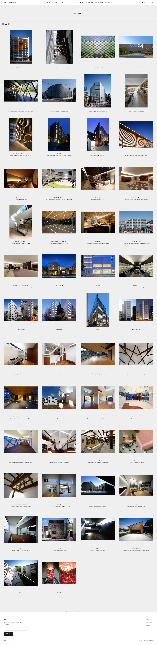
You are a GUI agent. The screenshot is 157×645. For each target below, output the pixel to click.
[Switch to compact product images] (8, 24)
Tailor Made (97, 286)
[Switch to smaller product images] (6, 24)
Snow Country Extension (98, 373)
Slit (59, 461)
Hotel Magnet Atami (21, 66)
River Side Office (59, 330)
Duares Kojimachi (20, 330)
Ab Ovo (59, 549)
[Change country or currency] (143, 2)
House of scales (59, 110)
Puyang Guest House (21, 198)
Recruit (74, 2)
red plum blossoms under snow (136, 461)
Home (5, 6)
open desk (148, 625)
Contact (81, 2)
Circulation (97, 417)
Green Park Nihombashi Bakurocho (20, 154)
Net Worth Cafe (97, 198)
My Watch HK (136, 286)
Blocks (59, 417)
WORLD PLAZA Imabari (59, 198)
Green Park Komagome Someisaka (20, 417)
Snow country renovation (21, 505)
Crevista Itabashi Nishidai (136, 198)
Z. (97, 505)
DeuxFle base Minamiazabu (98, 154)
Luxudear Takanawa (59, 154)
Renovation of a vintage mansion (21, 286)
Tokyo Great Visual (98, 461)
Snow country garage (136, 549)
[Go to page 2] (83, 602)
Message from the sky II (20, 242)
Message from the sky (98, 66)
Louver (136, 154)
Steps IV (59, 505)
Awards (55, 2)
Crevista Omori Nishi (136, 242)
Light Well (21, 373)
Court (20, 593)
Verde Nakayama (136, 417)
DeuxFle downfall (136, 330)
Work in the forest (136, 110)
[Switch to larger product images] (3, 24)
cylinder (59, 593)
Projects (49, 2)
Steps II (98, 549)
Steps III (21, 549)
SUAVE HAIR (21, 110)
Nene (136, 505)
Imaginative (98, 242)
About (62, 2)
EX (98, 110)
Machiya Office (59, 66)
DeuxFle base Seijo (59, 286)
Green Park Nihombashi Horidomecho (59, 242)
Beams (136, 373)
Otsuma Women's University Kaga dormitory (136, 66)
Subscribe (8, 633)
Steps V (59, 373)
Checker (97, 330)
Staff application (149, 622)
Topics (68, 2)
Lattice (20, 461)
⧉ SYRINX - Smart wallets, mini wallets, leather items (98, 2)
